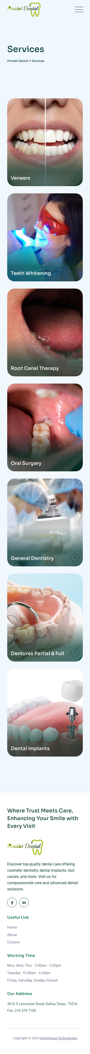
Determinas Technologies (58, 1038)
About (12, 935)
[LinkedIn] (24, 902)
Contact (13, 942)
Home (12, 927)
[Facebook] (12, 902)
